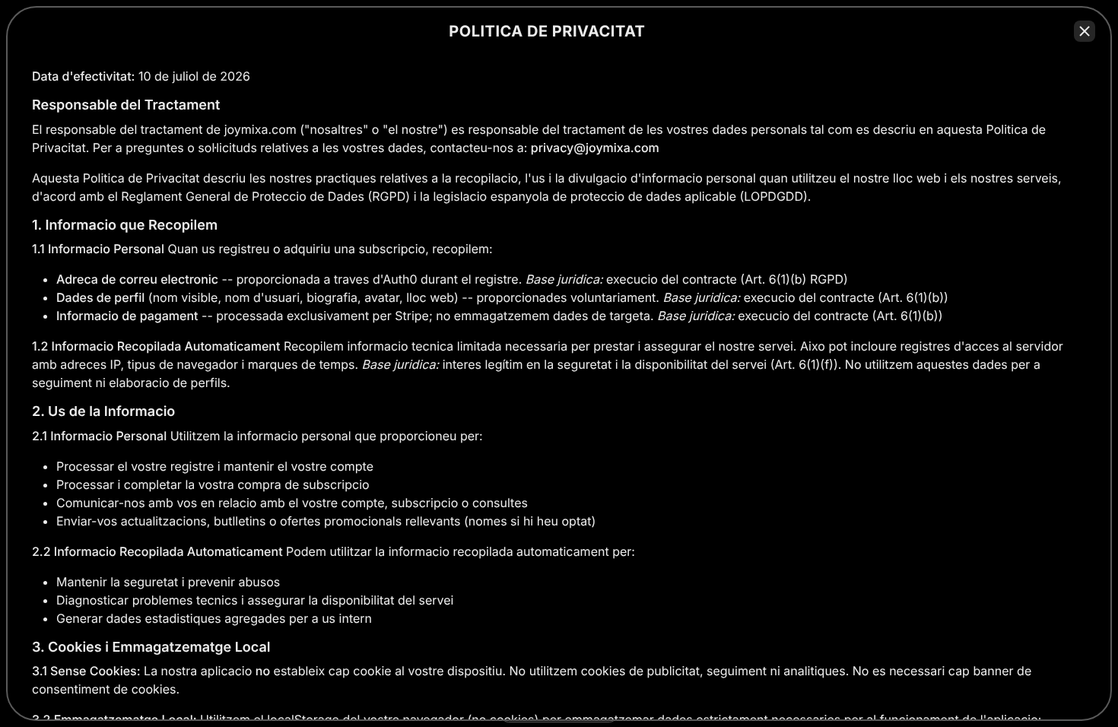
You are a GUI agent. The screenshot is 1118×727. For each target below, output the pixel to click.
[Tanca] (1084, 31)
